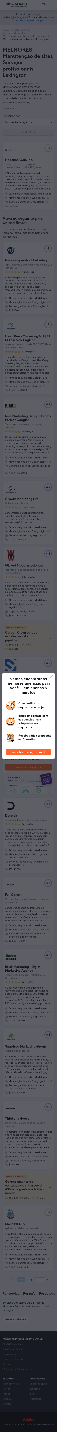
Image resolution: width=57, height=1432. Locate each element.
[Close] (51, 677)
